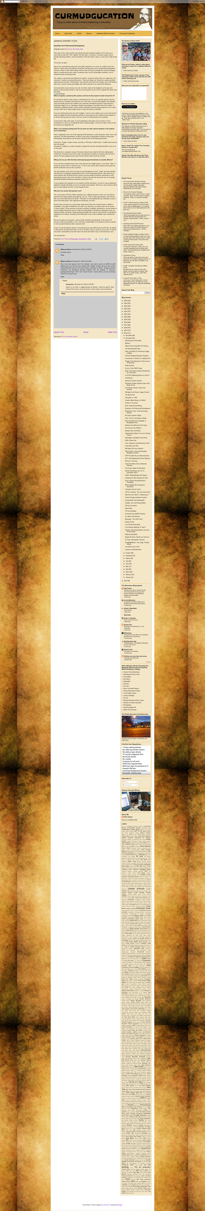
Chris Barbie (144, 896)
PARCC (143, 1098)
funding (142, 970)
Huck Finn (129, 985)
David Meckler (125, 932)
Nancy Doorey (142, 1073)
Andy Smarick (126, 843)
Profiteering (147, 1113)
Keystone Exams (127, 1023)
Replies (65, 280)
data (139, 925)
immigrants (139, 987)
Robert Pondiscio (131, 1131)
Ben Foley (145, 853)
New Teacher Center (141, 1087)
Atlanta (128, 848)
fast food (136, 964)
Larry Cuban (136, 1027)
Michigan (144, 1063)
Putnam (149, 1115)
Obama (126, 1094)
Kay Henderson (141, 1020)
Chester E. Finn (139, 891)
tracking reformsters (132, 1174)
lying (128, 1038)
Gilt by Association (131, 505)
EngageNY (132, 956)
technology (138, 1161)
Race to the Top (135, 1117)
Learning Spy (147, 1030)
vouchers (124, 1185)
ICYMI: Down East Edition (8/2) (133, 245)
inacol (144, 987)
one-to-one (143, 1094)
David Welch (129, 933)
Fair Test (126, 686)
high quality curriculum (132, 980)
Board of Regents (127, 859)
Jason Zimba (133, 997)
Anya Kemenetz (146, 844)
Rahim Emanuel (130, 1118)
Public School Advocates (131, 81)
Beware (137, 854)
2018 (125, 322)
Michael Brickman (126, 1061)
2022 (125, 311)
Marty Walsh (125, 1048)
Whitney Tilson (142, 1188)
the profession (145, 1167)
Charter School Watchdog (131, 672)
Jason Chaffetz (125, 997)
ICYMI (126, 987)
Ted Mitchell (145, 1161)
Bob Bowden (136, 859)
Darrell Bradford (133, 925)
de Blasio (137, 933)
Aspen (123, 848)
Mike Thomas (147, 1067)
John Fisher (141, 1007)
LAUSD (144, 1028)
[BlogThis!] (102, 239)
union (143, 1176)
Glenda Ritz (143, 974)
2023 (125, 309)
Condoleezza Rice (139, 912)
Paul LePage (125, 1103)
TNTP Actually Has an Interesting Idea (137, 455)
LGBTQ (135, 1032)
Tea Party (144, 1158)
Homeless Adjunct (140, 982)
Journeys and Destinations (133, 549)
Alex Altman (125, 833)
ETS (123, 960)
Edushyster (141, 951)
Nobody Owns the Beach (133, 431)
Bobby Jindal (132, 861)
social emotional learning (134, 1146)
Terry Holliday (139, 1165)
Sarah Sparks (138, 1138)
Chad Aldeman (126, 881)
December (129, 335)
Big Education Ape (130, 641)
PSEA (127, 1115)
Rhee (123, 1128)
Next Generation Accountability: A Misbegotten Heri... (135, 421)
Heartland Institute (138, 979)
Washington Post (146, 1186)
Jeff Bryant (135, 999)
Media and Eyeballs (131, 534)
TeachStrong (130, 1161)
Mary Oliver (132, 1050)
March (128, 572)
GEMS (137, 972)
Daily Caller (124, 922)
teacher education (129, 1160)
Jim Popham (142, 1003)
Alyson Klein (125, 836)
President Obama (145, 1111)
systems (142, 1156)
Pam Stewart (128, 1098)
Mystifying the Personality (133, 340)
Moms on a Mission (136, 1070)
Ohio (133, 1094)
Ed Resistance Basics (138, 945)
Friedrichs (131, 970)
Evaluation (146, 960)
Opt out (148, 1094)
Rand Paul (136, 1118)
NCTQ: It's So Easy (131, 461)
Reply (62, 255)
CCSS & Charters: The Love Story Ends (137, 492)
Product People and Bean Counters (136, 497)
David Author (138, 927)
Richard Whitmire (142, 1128)
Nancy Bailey (134, 1073)
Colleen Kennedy (136, 906)
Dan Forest (135, 922)
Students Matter (146, 1153)
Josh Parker (138, 1013)
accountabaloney (129, 600)
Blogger (120, 1205)
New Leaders (138, 1085)
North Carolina (130, 1093)
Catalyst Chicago (131, 874)
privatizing (139, 1113)
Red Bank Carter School (141, 1123)
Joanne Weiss (131, 1005)
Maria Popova (139, 1042)
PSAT (123, 1115)
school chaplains (137, 1140)
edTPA (132, 946)
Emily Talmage (137, 955)
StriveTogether (130, 1153)
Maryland (138, 1050)
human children (136, 985)
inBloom (149, 987)
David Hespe (130, 930)
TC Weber (139, 1158)
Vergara (143, 1181)
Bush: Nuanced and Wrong (133, 406)
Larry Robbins (143, 1027)
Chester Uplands (127, 892)
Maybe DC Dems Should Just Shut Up (137, 537)
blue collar (148, 858)
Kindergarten (129, 1025)
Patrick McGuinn (133, 1101)
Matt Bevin (127, 1052)
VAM (132, 1181)
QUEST (128, 1116)
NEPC (142, 1084)
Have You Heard (127, 979)
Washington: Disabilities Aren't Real (136, 438)
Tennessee (125, 1165)
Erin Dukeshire (135, 958)
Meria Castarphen (142, 1058)
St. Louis (138, 1148)
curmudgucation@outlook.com (131, 151)
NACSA (123, 1073)
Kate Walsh (125, 1020)
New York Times (130, 1089)
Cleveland (132, 904)
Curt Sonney (147, 918)
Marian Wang (147, 1042)
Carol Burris (141, 873)
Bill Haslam (147, 856)
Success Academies (141, 1155)
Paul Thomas (132, 1103)
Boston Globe (143, 863)
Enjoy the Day (129, 365)
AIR (141, 831)
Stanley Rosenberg (127, 1150)
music (138, 1072)
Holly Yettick (132, 982)
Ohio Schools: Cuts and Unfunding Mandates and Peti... (135, 452)
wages (129, 1184)
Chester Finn (147, 891)
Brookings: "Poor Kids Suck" (134, 519)
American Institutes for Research (130, 839)
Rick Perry (129, 1130)
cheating (132, 891)
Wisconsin (148, 1189)
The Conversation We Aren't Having (134, 181)
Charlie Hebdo (125, 886)
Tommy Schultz (143, 1172)
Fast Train (143, 964)
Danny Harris (125, 925)
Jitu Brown (124, 1005)
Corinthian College (137, 915)
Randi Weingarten (145, 1118)
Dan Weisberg (147, 922)
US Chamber (145, 1177)
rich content (133, 1128)
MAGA (141, 1038)
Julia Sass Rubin (129, 1017)
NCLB (131, 1082)
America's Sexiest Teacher (133, 381)
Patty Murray (141, 1101)
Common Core (143, 908)
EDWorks (128, 953)
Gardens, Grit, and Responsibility (135, 503)
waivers (133, 1184)
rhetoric (127, 1128)
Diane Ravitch (143, 942)
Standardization (146, 1148)
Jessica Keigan (126, 1002)
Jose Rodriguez (143, 1012)
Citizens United (126, 902)
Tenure (89, 33)
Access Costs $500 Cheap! (133, 368)
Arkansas (137, 846)
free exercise (134, 969)
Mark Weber (125, 1047)
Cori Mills (130, 915)
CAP (145, 871)
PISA (149, 1108)
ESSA (149, 958)
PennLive (137, 1105)
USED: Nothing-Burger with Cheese (136, 475)
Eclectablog (127, 677)
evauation (124, 962)
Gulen (145, 975)
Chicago (141, 892)
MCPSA (124, 1055)
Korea (149, 1025)
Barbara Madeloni (143, 851)
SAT (144, 1138)
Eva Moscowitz (128, 960)
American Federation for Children (139, 837)
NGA (127, 1091)
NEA (141, 1082)
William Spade (140, 1189)
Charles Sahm (125, 885)
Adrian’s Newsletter (130, 608)
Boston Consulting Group (133, 863)
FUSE (145, 970)
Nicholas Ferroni (133, 1091)
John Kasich (134, 1009)
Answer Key (128, 625)
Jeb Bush (147, 997)
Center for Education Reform (130, 876)
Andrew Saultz (142, 841)
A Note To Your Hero (131, 403)
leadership (124, 1030)
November (129, 338)
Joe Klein (137, 1005)
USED (127, 1179)
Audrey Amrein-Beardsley (133, 849)
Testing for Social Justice (133, 489)
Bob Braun (144, 859)
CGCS (149, 880)
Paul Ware (148, 1103)
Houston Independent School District (135, 984)
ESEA (144, 958)
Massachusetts (146, 1050)
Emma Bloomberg (146, 955)
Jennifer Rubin (125, 1000)
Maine (145, 1038)
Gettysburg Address (135, 974)
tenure (132, 1165)
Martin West (147, 1047)
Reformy (129, 1125)
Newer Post (59, 332)
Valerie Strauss (126, 1181)
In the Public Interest (129, 693)
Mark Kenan (132, 1045)
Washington (136, 1186)
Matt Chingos (140, 1052)
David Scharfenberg (142, 932)
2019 (125, 319)
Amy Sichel (142, 839)
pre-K (137, 1111)
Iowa (130, 992)
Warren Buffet (129, 1186)
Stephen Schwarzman (127, 1151)
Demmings (148, 937)
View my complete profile (129, 820)
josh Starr (145, 1013)
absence (141, 826)
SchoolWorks (139, 1141)
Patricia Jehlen (147, 1100)
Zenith (123, 1193)
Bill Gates (139, 856)
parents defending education (134, 1100)
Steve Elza (136, 1151)
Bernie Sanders (130, 854)
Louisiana (124, 1038)
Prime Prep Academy (128, 1113)
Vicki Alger (124, 1183)
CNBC (137, 904)
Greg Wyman (130, 975)
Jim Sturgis (148, 1003)
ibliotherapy (148, 985)
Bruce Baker (125, 866)
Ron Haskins (136, 1135)
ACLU (142, 829)
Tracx (140, 1174)
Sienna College (147, 1145)
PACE (123, 1098)
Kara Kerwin (133, 1018)
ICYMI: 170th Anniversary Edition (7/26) (135, 202)
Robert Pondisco (142, 1131)
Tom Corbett (144, 1170)
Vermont (148, 1181)
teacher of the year (140, 1160)
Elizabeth (148, 953)
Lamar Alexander (127, 1027)
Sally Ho (144, 1136)
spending (128, 1148)
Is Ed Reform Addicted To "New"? (135, 527)
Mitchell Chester (126, 1070)
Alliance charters (145, 833)
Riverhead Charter (141, 1130)
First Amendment (140, 965)
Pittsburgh (124, 1110)
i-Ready (142, 985)
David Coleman (134, 928)
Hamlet (134, 977)
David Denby (143, 928)
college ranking (130, 908)
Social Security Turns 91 (131, 620)
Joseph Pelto (130, 1013)
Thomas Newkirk (135, 1169)
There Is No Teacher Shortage (132, 192)
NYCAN (148, 1093)
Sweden (137, 1156)
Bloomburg (130, 858)
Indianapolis (130, 990)
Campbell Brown (145, 869)
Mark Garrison (133, 1043)
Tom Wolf (136, 1172)
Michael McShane (146, 1061)
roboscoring (138, 1133)
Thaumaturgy (128, 610)
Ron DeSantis (129, 1135)
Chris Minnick (143, 897)
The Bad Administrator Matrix (132, 213)
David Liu (148, 930)
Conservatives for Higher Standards (140, 913)
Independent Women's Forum (142, 989)
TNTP (137, 1171)
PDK (126, 1105)
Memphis (128, 1056)
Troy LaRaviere (146, 1174)
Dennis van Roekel (139, 938)
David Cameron (125, 928)
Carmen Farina (131, 873)
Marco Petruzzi (130, 1040)
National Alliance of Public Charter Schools (140, 1077)
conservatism (125, 913)
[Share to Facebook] (106, 239)
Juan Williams (140, 1015)
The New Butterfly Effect (132, 348)
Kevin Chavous (137, 1022)
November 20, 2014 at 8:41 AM (81, 261)
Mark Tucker (147, 1045)
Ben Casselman (138, 853)
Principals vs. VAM (131, 397)
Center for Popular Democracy (136, 878)
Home (57, 33)
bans (129, 851)
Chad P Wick (142, 881)
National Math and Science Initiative (137, 1080)
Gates (126, 972)
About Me (68, 33)
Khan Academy (144, 1023)
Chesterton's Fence (129, 255)
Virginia (139, 1183)
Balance (127, 343)
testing (125, 1167)
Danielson (140, 923)
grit (143, 975)
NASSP (140, 1075)
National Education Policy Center (133, 700)
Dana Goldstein (126, 923)
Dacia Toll (140, 920)
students (138, 1153)
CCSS (79, 33)
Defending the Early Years (131, 674)
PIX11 (129, 1110)
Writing (124, 1191)
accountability (131, 828)
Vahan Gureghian (145, 1179)
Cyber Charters (125, 920)
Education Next (140, 946)
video (135, 1183)
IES (130, 987)
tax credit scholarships (127, 1158)
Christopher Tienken (134, 901)
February (129, 574)
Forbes (131, 967)
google (148, 974)
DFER (136, 942)
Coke (140, 904)
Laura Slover (138, 1028)
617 (123, 826)
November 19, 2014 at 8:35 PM (81, 249)
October (128, 553)
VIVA (149, 1183)
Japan (149, 995)
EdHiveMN (126, 681)
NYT (123, 1094)
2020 (125, 317)
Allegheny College (134, 833)
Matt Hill (146, 1052)
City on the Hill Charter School (138, 902)
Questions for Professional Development (137, 408)
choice (124, 896)
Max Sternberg (141, 1053)
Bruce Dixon (133, 866)
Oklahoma (137, 1094)
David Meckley (133, 932)
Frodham (137, 970)
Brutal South (128, 649)
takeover (148, 1156)
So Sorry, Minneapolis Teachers (135, 540)
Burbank (124, 868)
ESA (140, 958)
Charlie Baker (147, 885)
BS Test (139, 866)
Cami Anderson (133, 869)
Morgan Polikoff (146, 1070)
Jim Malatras (129, 1003)
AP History (127, 846)
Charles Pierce (147, 883)
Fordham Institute (144, 967)
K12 (128, 1018)
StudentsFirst (125, 1155)
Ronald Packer (143, 1135)
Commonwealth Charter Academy (130, 910)
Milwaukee (124, 1068)
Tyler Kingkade (137, 1176)
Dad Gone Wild (147, 920)
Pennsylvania (145, 1105)
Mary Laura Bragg (143, 1048)
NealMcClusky (125, 1084)
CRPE (141, 917)
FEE (130, 965)
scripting (124, 1143)
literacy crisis (125, 1035)
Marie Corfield (125, 1043)
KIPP (133, 1025)
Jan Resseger (147, 994)
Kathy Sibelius (132, 1020)
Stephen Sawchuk (146, 1150)
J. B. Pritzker (143, 992)
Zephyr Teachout (130, 1193)
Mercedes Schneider (138, 1057)
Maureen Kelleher (131, 1053)
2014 (125, 333)
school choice (146, 1140)
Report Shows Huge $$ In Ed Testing (136, 346)
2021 (125, 314)
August (128, 558)
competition (131, 912)
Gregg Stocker (137, 975)
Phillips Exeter (143, 1108)
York (149, 1191)
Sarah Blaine (129, 1138)
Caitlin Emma (147, 868)
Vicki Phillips (130, 1183)
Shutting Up (128, 378)
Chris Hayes (135, 897)
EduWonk (148, 951)
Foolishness (125, 967)
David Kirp (143, 930)
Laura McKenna (130, 1028)
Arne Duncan (145, 846)
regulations (135, 1125)
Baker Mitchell (146, 849)
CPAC (145, 915)
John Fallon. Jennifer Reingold (129, 1007)
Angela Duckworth (135, 842)
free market (142, 969)
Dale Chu (130, 922)
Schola (131, 1140)
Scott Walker (147, 1141)
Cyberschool (133, 920)
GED (130, 972)
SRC (134, 1148)
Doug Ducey (130, 943)
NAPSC (130, 1075)
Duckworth (138, 943)
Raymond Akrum (133, 1120)
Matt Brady (133, 1052)
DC (134, 933)
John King (141, 1009)
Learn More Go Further (135, 1030)
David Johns (137, 930)
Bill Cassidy (132, 856)
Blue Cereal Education (139, 858)
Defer (145, 935)
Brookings (147, 864)
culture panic (139, 918)
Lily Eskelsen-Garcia (132, 1033)
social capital (125, 1146)
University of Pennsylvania (134, 1177)
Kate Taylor (148, 1018)
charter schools (136, 888)
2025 (125, 303)
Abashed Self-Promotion (106, 33)
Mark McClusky (140, 1045)
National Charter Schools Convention (131, 1078)
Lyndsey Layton (134, 1038)
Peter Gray (144, 1107)
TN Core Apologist (130, 511)
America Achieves (134, 836)
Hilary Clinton (142, 980)
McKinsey (148, 1053)
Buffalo (149, 866)
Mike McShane (146, 1065)
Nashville (135, 1075)
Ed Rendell (129, 945)
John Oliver (125, 1010)
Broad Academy (139, 864)
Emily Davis (130, 955)
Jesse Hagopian (146, 1000)
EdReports (126, 946)
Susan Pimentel (131, 1156)
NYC (144, 1093)
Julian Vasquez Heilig (141, 1017)
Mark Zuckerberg (132, 1047)
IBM (123, 987)
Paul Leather (147, 1101)
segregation (133, 1143)
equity (137, 957)
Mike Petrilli (139, 1067)
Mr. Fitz (125, 698)
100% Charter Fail (130, 440)
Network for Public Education (132, 702)
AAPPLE (135, 826)
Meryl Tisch (137, 1060)
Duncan (144, 943)
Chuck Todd (142, 901)
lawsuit (149, 1028)
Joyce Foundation (131, 1015)
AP (123, 846)
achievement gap (146, 828)
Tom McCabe (129, 1172)
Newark (138, 1089)
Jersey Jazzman (135, 1000)
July (127, 561)
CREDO (137, 917)
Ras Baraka (125, 1120)
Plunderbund (127, 705)
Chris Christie (127, 897)
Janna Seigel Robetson (141, 995)
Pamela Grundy (136, 1098)
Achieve (138, 828)
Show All (148, 662)
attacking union (146, 848)
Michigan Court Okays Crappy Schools (137, 392)
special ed (143, 1146)
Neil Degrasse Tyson (134, 1084)
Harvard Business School (144, 977)
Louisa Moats (147, 1037)
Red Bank (132, 1123)
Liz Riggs (148, 1035)
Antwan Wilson (138, 844)
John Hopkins (126, 1009)
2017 (125, 325)
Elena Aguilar (142, 953)
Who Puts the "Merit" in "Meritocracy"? (137, 495)
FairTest (144, 962)
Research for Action (144, 1126)
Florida (148, 965)
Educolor (126, 684)
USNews (133, 1179)
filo (133, 965)
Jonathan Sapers (133, 1012)
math (123, 1052)
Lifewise (140, 1032)
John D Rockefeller (146, 1005)
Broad (132, 864)
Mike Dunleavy (130, 1065)
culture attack (147, 917)
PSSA (130, 1115)
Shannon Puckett (141, 1143)
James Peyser (132, 994)
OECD (130, 1094)
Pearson (131, 1105)
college (143, 906)
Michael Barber (146, 1060)
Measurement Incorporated (132, 1055)
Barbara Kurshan (134, 851)
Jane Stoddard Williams (128, 995)
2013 (125, 581)
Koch (146, 1025)
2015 (125, 330)
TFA (135, 1167)
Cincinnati (148, 901)
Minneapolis (136, 1068)
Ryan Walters (138, 1136)
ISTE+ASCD (135, 992)
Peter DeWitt (137, 1107)
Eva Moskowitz (138, 960)
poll (150, 1110)
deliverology (141, 937)
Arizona (132, 846)
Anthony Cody (130, 844)
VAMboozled (138, 1181)
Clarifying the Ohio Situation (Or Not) (136, 478)
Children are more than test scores (135, 656)
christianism (130, 899)
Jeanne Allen (140, 997)
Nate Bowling (125, 1077)
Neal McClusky (147, 1082)
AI (138, 831)
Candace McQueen (127, 871)
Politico (145, 1110)
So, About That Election (132, 516)
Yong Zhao (144, 1191)
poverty (124, 1111)
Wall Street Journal (141, 1184)
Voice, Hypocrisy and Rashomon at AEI (137, 443)
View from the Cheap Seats (74, 49)
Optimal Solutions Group (128, 1096)
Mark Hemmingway (142, 1043)
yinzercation (138, 1191)
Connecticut (148, 912)
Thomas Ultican (144, 1169)
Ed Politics (126, 679)
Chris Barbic (138, 896)
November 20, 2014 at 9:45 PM (84, 284)
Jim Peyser (135, 1003)
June (127, 564)
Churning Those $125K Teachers (135, 514)
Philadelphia (134, 1108)
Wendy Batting (125, 1188)
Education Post (139, 948)
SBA (127, 1140)
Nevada (146, 1084)
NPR (141, 1093)
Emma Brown (125, 956)
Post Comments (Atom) (70, 336)
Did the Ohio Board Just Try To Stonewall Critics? (134, 471)
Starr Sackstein (136, 1150)
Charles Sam (133, 885)
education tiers (134, 950)
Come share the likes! (130, 141)
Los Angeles (139, 1037)
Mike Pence (125, 1067)
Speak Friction (129, 522)
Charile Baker (130, 883)
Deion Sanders (134, 937)
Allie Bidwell (138, 834)
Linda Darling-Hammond (145, 1033)
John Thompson (141, 1010)
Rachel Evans (144, 1116)
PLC (133, 1110)
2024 (125, 306)
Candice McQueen (138, 871)
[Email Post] (95, 239)
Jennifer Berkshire (145, 999)
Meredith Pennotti (132, 1058)
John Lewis (148, 1009)
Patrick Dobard (125, 1101)
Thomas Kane (126, 1169)
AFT (136, 831)
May (127, 566)
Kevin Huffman (146, 1022)
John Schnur (132, 1010)
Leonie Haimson (127, 1032)
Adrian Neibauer (130, 831)
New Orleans (146, 1085)
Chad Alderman (135, 881)
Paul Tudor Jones (140, 1103)
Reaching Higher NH (129, 707)
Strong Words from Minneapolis (135, 500)
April (127, 569)
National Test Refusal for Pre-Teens (136, 425)
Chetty (136, 892)
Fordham (136, 967)
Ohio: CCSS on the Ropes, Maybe (135, 418)
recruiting (127, 1123)
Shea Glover (129, 1145)
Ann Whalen (143, 842)
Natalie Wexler (147, 1075)
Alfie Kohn (127, 615)
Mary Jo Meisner (133, 1048)
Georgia (127, 974)
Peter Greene (128, 817)
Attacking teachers (136, 848)
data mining (144, 925)
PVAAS (123, 1116)
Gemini (133, 972)
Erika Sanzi (128, 958)
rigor (134, 1130)
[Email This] (100, 239)
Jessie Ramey (144, 1002)
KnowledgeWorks (140, 1025)
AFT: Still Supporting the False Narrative (137, 458)
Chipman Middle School (134, 894)
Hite (128, 982)
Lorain (133, 1037)
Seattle (128, 1143)
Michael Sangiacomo (127, 1063)
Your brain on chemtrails (131, 651)
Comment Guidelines (127, 33)
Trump (123, 1176)
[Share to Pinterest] (108, 239)
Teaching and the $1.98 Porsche (133, 223)
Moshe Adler (130, 1072)
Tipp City (132, 1170)
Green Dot (124, 975)
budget (144, 866)
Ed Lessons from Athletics (133, 428)
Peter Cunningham (127, 1107)
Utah (137, 1179)
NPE (137, 1093)
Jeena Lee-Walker (126, 999)
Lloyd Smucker (126, 1037)
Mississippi (148, 1068)
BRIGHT (128, 864)
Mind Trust (129, 1068)
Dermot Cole (132, 940)
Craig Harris (131, 917)
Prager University (131, 1111)
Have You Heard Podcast (131, 688)
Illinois (133, 987)
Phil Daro (127, 1108)
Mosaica (124, 1072)
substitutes (132, 1155)
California (124, 869)
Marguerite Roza (131, 1042)
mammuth (106, 1205)
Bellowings (127, 633)
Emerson (124, 955)
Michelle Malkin (137, 1063)
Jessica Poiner (135, 1002)
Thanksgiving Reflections (131, 658)
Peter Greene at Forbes (130, 70)
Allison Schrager (146, 834)
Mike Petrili (131, 1067)
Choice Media (130, 896)
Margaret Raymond (140, 1040)
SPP (132, 1148)
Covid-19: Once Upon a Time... (133, 278)
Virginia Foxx (144, 1183)
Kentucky (129, 1022)
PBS (123, 1105)
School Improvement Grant (128, 1141)
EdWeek (124, 953)
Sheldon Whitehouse (137, 1145)
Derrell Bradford (140, 940)
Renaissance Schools (132, 1126)
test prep (147, 1165)
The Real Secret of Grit (132, 547)
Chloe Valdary (147, 894)
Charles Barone (139, 883)
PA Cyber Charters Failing (133, 415)
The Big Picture (130, 395)
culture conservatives (128, 918)
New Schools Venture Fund (129, 1087)
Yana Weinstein (130, 1191)
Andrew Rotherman (132, 841)
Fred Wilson (128, 969)
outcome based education (143, 1096)
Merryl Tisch (129, 1060)
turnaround (129, 1176)
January (128, 577)
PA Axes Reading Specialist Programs (137, 356)
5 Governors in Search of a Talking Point (137, 358)
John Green (147, 1007)
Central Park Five (141, 880)
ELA (137, 953)
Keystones (136, 1023)
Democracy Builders (127, 938)
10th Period (128, 588)
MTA (135, 1072)
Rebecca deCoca (66, 249)
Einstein (133, 953)
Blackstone (124, 858)
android (149, 841)
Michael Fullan (136, 1061)
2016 (125, 327)
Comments (127, 785)
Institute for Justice (139, 990)
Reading (141, 1120)
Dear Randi (128, 508)
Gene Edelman (142, 972)
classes (127, 904)
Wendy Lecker (133, 1188)
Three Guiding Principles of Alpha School (136, 234)
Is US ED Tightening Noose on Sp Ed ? (137, 375)
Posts (126, 782)
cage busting (140, 868)
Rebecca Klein (137, 1121)
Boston (144, 861)
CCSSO (148, 874)
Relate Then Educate (129, 710)
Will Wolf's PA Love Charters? (134, 448)
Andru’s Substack (130, 618)
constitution (124, 915)
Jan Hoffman (139, 994)
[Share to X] (104, 239)
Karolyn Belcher (140, 1018)
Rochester (145, 1133)
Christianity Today (140, 899)
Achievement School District (131, 829)
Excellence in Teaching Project (134, 962)
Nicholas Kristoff (142, 1091)
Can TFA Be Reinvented (132, 524)
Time (127, 1170)
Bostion (139, 861)
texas (131, 1167)
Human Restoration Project (131, 691)
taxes (134, 1158)
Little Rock (131, 1035)
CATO (138, 874)
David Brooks (146, 927)
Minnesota (142, 1068)
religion (141, 1125)
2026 (125, 300)
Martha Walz (141, 1047)
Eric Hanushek (143, 956)
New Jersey (130, 1085)
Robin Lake (130, 1133)
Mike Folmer (137, 1065)
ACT (146, 829)
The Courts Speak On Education (135, 468)
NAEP (128, 1073)
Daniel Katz (133, 923)
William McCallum (131, 1189)
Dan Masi (140, 922)
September (129, 555)
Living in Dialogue (128, 695)
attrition (123, 849)
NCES (127, 1082)
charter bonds (133, 886)
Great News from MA (131, 446)
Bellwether (130, 853)
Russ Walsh (129, 1136)
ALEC (149, 831)
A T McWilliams (128, 826)
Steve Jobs (143, 1151)
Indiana (124, 990)
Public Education (140, 1115)
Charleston (140, 885)
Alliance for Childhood (128, 834)
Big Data (142, 854)
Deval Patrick (129, 942)
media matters (143, 1055)
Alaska (144, 831)
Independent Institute (127, 989)
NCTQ (136, 1082)
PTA (134, 1115)
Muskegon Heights (146, 1072)
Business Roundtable (131, 868)
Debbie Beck (143, 933)
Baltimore (124, 851)
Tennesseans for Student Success (140, 1163)
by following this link (140, 131)
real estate (130, 1121)
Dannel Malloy (147, 923)
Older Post (112, 332)
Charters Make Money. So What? (135, 400)
